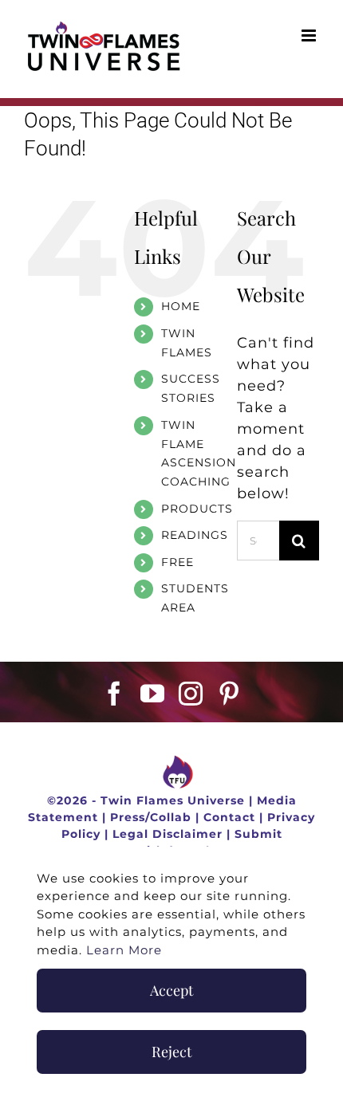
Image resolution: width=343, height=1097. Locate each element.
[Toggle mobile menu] (310, 35)
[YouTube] (152, 694)
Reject (171, 1051)
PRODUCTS (197, 508)
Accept (171, 990)
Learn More (124, 949)
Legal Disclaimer (167, 834)
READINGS (194, 535)
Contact (229, 817)
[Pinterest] (229, 694)
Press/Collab (150, 817)
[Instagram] (191, 694)
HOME (180, 306)
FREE (177, 562)
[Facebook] (114, 694)
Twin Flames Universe (173, 800)
